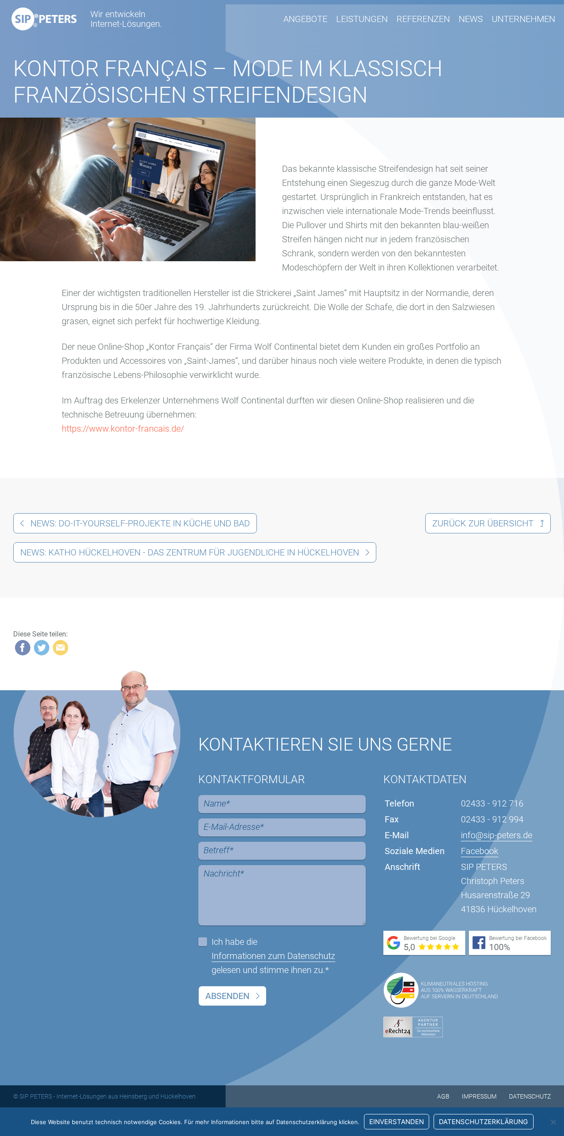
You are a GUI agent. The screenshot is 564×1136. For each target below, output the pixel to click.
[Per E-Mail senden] (60, 647)
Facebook (479, 851)
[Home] (44, 18)
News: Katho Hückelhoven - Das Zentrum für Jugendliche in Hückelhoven (189, 552)
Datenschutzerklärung (483, 1121)
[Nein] (553, 1121)
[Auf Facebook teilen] (22, 647)
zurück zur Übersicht (483, 523)
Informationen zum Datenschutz (273, 956)
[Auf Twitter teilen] (41, 647)
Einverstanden (396, 1121)
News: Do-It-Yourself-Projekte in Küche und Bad (140, 523)
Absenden (227, 996)
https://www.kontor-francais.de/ (123, 428)
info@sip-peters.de (496, 835)
